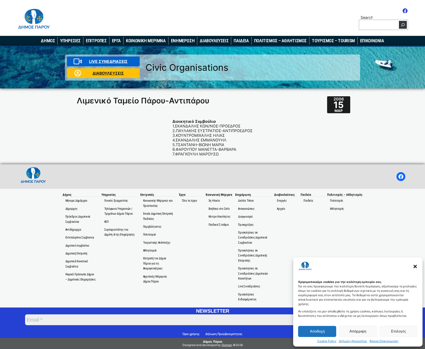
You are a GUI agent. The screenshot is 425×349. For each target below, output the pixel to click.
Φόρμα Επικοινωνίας (383, 341)
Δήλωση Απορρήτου (353, 341)
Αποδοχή (317, 331)
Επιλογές (398, 331)
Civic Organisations (187, 67)
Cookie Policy (326, 341)
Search (367, 17)
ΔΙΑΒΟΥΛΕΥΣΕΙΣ (108, 73)
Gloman (227, 345)
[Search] (403, 25)
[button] (415, 266)
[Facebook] (405, 11)
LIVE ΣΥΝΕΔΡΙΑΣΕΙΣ (108, 61)
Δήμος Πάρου (212, 341)
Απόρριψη (357, 331)
